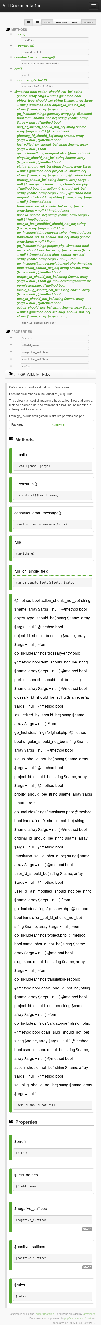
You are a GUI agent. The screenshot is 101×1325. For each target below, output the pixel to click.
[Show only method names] (37, 22)
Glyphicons (89, 1314)
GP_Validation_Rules (35, 374)
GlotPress (58, 425)
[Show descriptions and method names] (28, 22)
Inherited (88, 22)
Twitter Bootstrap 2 (45, 1314)
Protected (61, 22)
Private (75, 22)
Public (47, 22)
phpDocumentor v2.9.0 (77, 1318)
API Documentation (22, 5)
